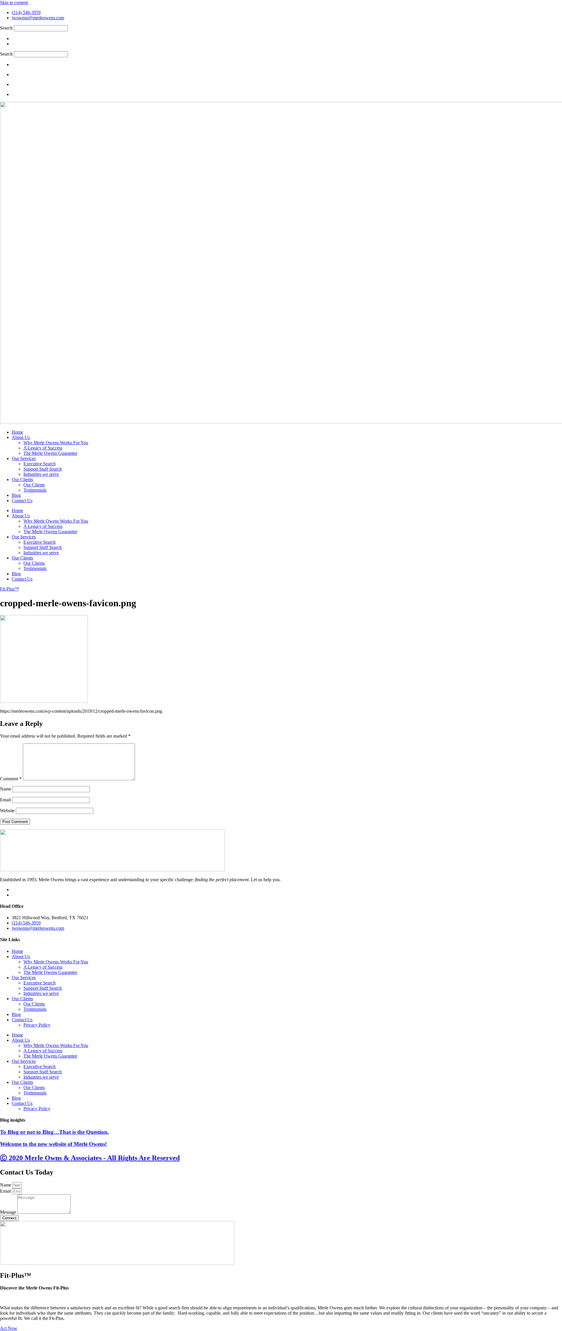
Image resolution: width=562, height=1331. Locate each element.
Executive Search (39, 463)
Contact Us (22, 500)
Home (17, 432)
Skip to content (14, 2)
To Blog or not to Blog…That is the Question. (54, 1132)
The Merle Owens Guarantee (50, 453)
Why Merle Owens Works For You (55, 442)
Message (8, 1212)
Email (5, 799)
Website (7, 810)
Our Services (24, 458)
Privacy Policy (36, 1024)
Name (5, 788)
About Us (21, 437)
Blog (16, 495)
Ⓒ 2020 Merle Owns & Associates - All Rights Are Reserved (90, 1158)
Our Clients (22, 479)
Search (6, 27)
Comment (11, 778)
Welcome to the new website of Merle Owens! (53, 1144)
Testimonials (35, 490)
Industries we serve (41, 474)
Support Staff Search (42, 468)
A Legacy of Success (42, 447)
